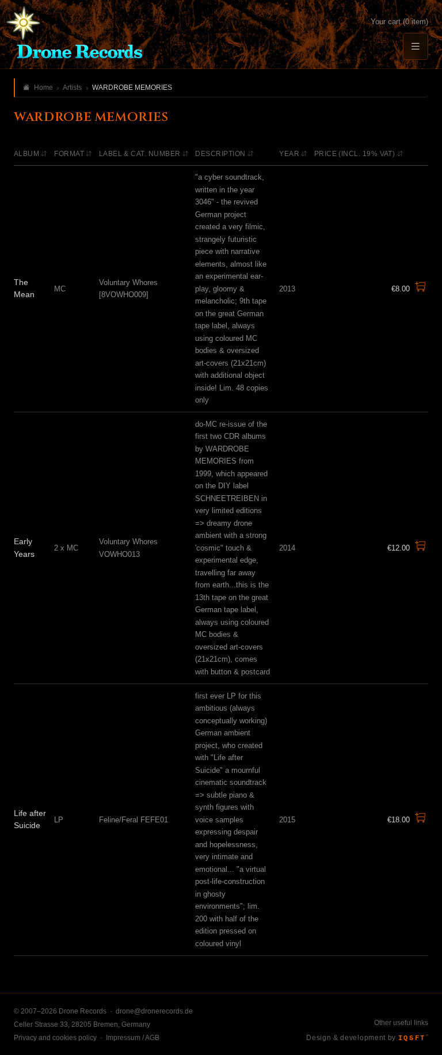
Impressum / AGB (132, 1038)
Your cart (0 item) (399, 21)
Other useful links (401, 1023)
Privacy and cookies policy (55, 1038)
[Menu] (415, 46)
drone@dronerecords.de (154, 1011)
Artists (72, 87)
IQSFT (413, 1038)
